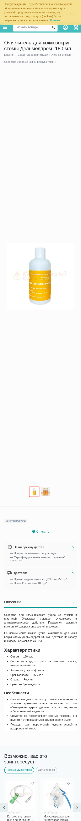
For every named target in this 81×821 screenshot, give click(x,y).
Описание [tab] (12, 602)
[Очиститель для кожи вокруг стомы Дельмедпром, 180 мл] (40, 276)
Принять (55, 20)
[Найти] (53, 27)
